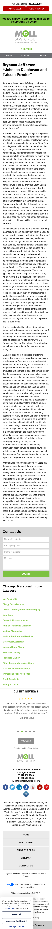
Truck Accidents (11, 679)
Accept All (16, 914)
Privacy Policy (26, 850)
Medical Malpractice (13, 631)
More (43, 56)
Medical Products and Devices (18, 636)
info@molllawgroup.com (27, 781)
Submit (26, 574)
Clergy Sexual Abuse (13, 604)
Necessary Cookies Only (17, 921)
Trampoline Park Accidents (16, 674)
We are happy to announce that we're (26, 20)
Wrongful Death (11, 684)
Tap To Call (14, 9)
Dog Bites (8, 615)
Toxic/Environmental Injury (16, 668)
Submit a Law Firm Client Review (26, 748)
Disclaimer (26, 842)
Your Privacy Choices (23, 884)
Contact (26, 56)
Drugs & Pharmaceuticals (16, 620)
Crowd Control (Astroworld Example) (21, 610)
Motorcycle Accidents (14, 642)
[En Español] (26, 49)
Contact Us (12, 532)
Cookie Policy (39, 884)
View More (26, 741)
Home (9, 56)
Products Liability (11, 658)
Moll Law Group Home (26, 36)
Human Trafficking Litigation (17, 626)
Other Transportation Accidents (18, 663)
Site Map (26, 858)
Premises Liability (12, 652)
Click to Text (37, 9)
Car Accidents (10, 599)
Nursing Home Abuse (13, 647)
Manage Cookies (27, 887)
